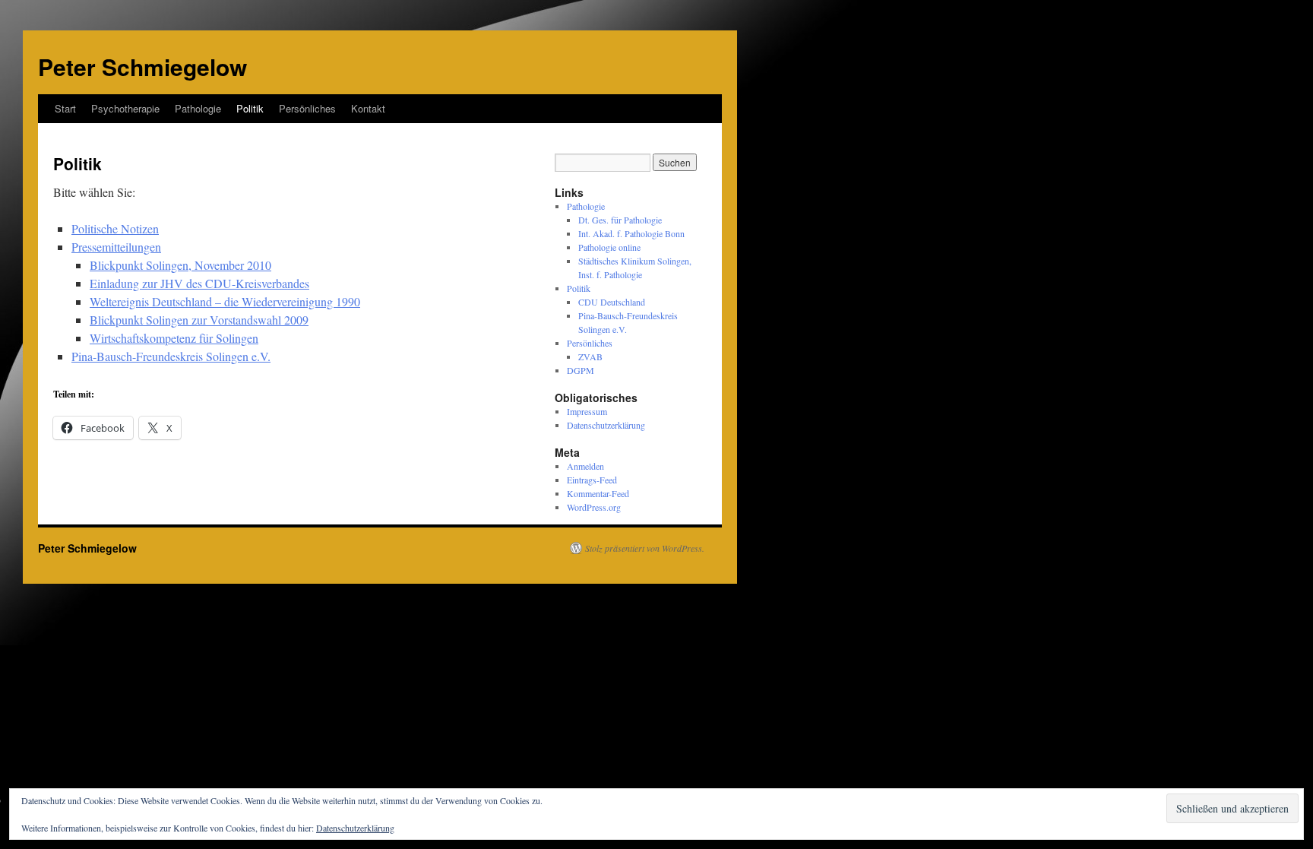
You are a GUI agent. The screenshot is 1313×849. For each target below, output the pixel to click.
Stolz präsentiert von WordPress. (644, 548)
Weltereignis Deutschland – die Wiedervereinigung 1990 (225, 301)
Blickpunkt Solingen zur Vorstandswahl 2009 (199, 320)
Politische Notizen (115, 228)
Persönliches (307, 108)
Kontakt (368, 108)
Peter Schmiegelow (142, 66)
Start (65, 108)
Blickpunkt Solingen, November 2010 (180, 265)
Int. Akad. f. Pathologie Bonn (631, 233)
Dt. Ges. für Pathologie (620, 220)
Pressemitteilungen (116, 247)
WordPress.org (594, 507)
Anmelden (585, 466)
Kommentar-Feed (598, 493)
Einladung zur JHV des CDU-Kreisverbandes (199, 283)
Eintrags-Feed (592, 480)
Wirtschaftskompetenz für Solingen (174, 338)
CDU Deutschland (611, 302)
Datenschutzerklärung (606, 425)
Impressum (587, 411)
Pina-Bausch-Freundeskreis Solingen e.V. (171, 356)
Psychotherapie (125, 108)
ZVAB (590, 356)
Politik (250, 108)
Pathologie (198, 108)
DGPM (580, 370)
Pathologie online (609, 247)
